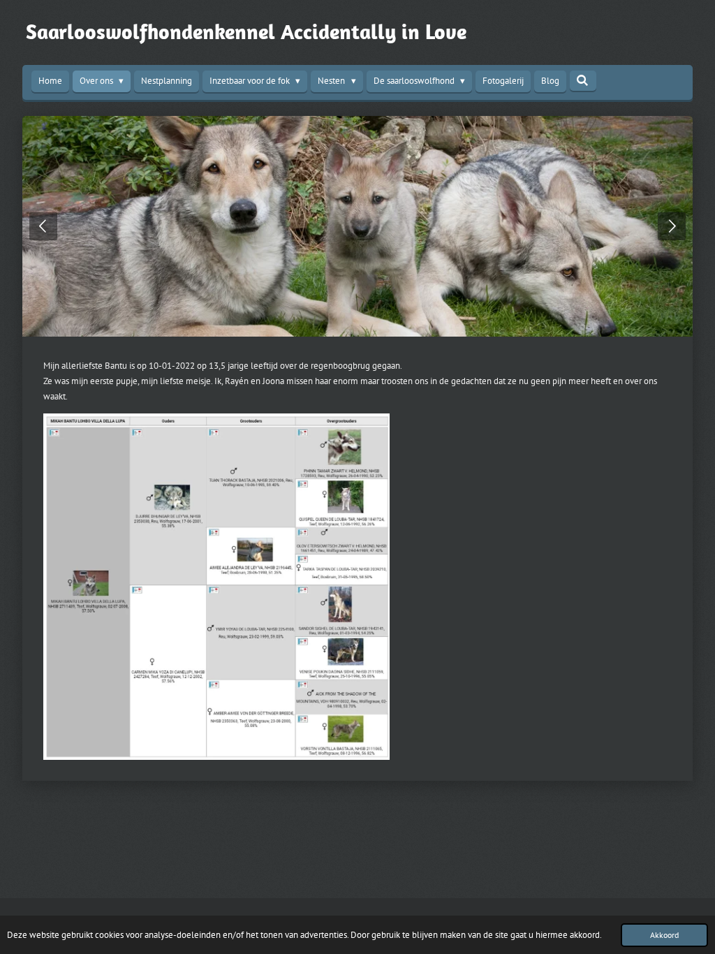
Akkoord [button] (664, 935)
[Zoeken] (583, 81)
